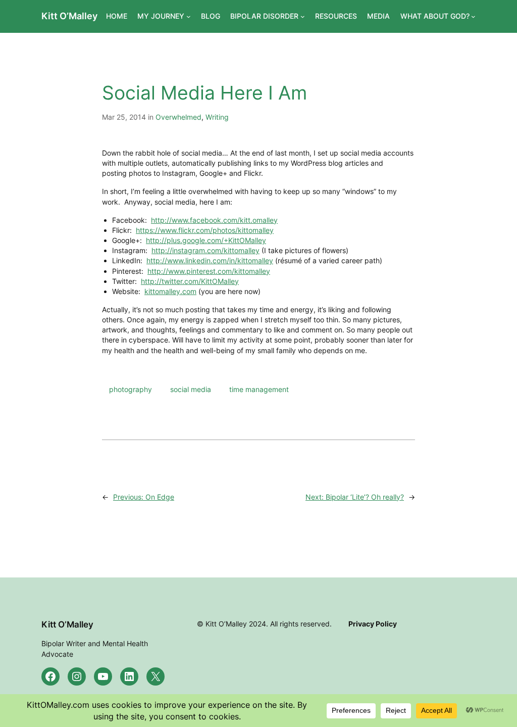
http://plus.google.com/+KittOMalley (206, 240)
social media (190, 389)
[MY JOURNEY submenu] (188, 16)
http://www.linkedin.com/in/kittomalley (209, 260)
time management (259, 389)
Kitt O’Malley (69, 16)
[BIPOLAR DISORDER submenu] (302, 16)
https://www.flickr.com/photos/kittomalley (205, 230)
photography (130, 389)
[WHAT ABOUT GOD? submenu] (473, 16)
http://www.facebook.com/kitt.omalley (214, 220)
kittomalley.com (170, 291)
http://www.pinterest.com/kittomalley (208, 271)
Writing (217, 117)
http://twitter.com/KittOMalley (190, 281)
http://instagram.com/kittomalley (205, 250)
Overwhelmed (178, 117)
